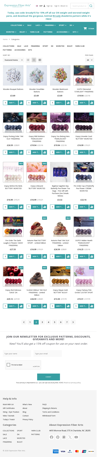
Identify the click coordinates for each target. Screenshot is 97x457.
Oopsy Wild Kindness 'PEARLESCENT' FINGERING (37, 138)
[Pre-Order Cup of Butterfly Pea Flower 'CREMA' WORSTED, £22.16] (84, 172)
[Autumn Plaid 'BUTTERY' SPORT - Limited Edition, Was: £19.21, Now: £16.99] (36, 227)
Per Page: (89, 55)
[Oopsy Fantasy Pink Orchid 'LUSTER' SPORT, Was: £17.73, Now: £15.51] (84, 276)
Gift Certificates (9, 408)
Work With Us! (8, 404)
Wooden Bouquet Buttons (13, 89)
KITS (74, 32)
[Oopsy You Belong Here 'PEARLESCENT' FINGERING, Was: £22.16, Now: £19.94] (60, 122)
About (25, 408)
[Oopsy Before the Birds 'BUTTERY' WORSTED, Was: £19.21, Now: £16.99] (13, 172)
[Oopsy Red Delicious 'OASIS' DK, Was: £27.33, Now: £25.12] (13, 276)
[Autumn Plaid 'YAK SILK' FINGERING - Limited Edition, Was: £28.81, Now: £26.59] (60, 227)
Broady (57, 15)
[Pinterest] (57, 437)
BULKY (22, 32)
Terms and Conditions (50, 412)
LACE (38, 25)
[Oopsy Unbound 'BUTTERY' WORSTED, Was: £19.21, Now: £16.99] (36, 172)
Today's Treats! (9, 419)
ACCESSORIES (62, 32)
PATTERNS (48, 32)
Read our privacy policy (72, 383)
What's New (27, 404)
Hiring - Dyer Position (11, 412)
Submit (48, 377)
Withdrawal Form (48, 416)
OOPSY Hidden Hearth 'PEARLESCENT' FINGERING (83, 242)
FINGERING (49, 25)
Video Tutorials (8, 416)
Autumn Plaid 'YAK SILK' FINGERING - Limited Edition (60, 242)
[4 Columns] (34, 60)
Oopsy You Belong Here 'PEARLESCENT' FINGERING (60, 138)
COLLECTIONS (16, 25)
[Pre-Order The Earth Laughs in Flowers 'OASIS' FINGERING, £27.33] (13, 227)
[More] (23, 25)
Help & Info (10, 398)
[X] (70, 437)
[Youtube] (76, 437)
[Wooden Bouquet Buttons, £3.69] (13, 75)
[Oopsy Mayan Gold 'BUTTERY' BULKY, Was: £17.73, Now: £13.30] (60, 276)
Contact (26, 416)
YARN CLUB (34, 32)
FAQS (44, 404)
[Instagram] (64, 437)
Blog (24, 412)
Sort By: (6, 55)
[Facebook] (51, 437)
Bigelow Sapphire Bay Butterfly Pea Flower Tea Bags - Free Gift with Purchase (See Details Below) (60, 191)
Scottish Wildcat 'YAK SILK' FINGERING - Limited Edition (37, 292)
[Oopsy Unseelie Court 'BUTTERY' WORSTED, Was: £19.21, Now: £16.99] (84, 122)
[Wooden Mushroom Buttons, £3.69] (60, 75)
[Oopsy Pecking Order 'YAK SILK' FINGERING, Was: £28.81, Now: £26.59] (13, 122)
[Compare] (21, 102)
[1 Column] (28, 60)
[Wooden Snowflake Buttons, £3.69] (36, 75)
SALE (29, 25)
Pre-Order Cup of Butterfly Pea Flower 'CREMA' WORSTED (84, 188)
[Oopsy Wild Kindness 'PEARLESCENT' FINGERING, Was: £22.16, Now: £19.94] (36, 122)
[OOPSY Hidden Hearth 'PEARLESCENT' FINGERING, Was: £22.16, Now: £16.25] (84, 227)
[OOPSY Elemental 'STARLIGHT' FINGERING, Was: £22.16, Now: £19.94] (84, 75)
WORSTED (10, 32)
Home (5, 39)
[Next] (73, 322)
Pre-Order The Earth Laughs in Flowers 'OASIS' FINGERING (13, 242)
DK (71, 25)
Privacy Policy (28, 419)
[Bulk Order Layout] (39, 60)
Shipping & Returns (49, 408)
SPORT (61, 25)
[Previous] (23, 322)
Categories (9, 424)
